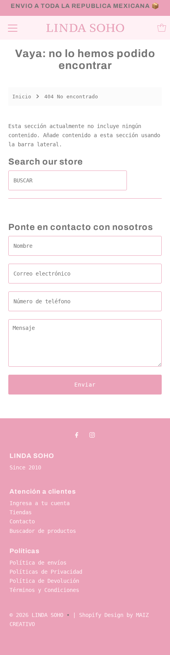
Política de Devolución (44, 581)
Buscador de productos (42, 531)
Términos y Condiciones (44, 590)
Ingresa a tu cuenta (39, 503)
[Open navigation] (12, 28)
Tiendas (20, 512)
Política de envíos (37, 562)
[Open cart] (161, 28)
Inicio (21, 97)
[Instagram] (92, 434)
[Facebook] (76, 434)
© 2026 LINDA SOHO (36, 615)
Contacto (22, 521)
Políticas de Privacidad (45, 572)
